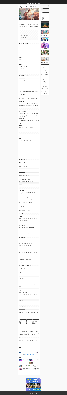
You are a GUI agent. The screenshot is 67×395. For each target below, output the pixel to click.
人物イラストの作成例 (44, 89)
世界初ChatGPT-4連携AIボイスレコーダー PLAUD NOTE (29, 354)
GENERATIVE (33, 1)
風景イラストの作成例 (44, 90)
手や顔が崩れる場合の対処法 (45, 86)
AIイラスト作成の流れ (24, 33)
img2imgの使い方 (44, 81)
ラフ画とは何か (23, 32)
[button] (20, 21)
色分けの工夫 (44, 73)
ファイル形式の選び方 (44, 76)
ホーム (30, 393)
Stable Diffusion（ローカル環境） (25, 35)
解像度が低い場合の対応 (45, 87)
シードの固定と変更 (44, 82)
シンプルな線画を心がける (45, 72)
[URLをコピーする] (37, 21)
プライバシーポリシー (35, 393)
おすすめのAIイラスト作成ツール (24, 34)
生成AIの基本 (43, 18)
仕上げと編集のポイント (44, 83)
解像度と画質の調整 (44, 75)
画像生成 (21, 7)
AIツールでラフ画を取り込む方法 (45, 74)
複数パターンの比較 (44, 84)
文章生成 (43, 17)
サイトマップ (32, 393)
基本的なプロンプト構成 (45, 77)
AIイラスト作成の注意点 (44, 91)
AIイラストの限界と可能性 (45, 93)
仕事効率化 (43, 16)
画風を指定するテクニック (45, 78)
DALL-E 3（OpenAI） (24, 37)
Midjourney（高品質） (24, 36)
